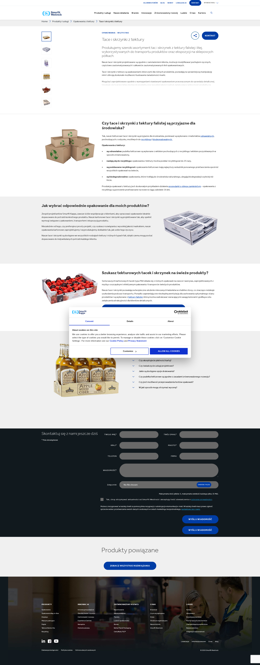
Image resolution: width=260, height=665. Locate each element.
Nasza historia (155, 624)
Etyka (152, 617)
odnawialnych (207, 136)
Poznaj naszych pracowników (196, 621)
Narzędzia (81, 624)
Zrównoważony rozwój (166, 12)
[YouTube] (56, 641)
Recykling (45, 632)
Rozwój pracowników (194, 617)
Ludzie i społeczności (121, 621)
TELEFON (112, 456)
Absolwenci (190, 613)
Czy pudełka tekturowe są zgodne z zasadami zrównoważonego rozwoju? (174, 376)
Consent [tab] (89, 321)
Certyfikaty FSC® (120, 632)
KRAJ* (114, 445)
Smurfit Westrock (156, 628)
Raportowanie (119, 610)
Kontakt (195, 3)
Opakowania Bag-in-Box (50, 613)
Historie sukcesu (84, 628)
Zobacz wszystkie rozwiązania (130, 565)
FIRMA (174, 456)
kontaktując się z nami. (190, 509)
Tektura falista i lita (48, 628)
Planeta (116, 617)
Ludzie (184, 12)
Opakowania (46, 610)
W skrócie (153, 610)
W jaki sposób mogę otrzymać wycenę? (158, 387)
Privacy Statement (137, 341)
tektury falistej (135, 297)
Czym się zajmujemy (157, 613)
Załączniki (112, 485)
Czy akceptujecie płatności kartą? (155, 360)
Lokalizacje (181, 3)
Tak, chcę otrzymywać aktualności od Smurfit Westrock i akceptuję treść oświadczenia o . (159, 499)
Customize (128, 351)
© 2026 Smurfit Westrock (209, 650)
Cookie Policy (117, 341)
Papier (44, 624)
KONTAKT (210, 35)
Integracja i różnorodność (195, 632)
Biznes (116, 624)
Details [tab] (130, 321)
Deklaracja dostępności (50, 650)
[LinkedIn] (43, 641)
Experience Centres (85, 621)
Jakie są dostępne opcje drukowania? (157, 371)
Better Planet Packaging (122, 628)
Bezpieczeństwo (192, 628)
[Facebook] (49, 641)
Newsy (170, 3)
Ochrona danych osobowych (85, 650)
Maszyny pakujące (48, 621)
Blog (162, 3)
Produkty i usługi (102, 12)
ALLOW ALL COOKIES (169, 351)
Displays (45, 617)
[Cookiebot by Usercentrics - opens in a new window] (176, 312)
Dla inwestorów (150, 3)
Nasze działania (121, 12)
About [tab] (171, 321)
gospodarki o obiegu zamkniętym (184, 186)
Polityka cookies (67, 650)
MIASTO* (172, 445)
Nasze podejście (119, 613)
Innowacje (146, 12)
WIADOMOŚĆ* (110, 470)
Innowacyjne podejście (86, 610)
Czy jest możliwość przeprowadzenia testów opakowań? (166, 382)
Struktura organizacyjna (158, 621)
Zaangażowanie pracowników (197, 624)
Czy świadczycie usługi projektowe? (156, 365)
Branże (135, 12)
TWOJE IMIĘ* (110, 434)
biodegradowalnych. (162, 139)
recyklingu (146, 139)
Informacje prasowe (199, 641)
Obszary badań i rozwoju (86, 613)
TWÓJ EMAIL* (170, 434)
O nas (192, 12)
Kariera (202, 12)
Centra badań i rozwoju (86, 617)
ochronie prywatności (201, 499)
